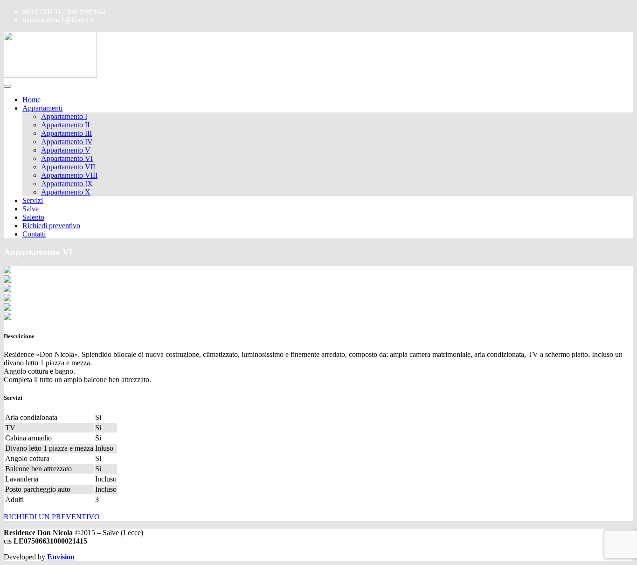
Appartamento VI (67, 158)
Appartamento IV (67, 142)
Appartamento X (65, 192)
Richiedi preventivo (51, 226)
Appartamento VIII (69, 175)
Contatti (34, 234)
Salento (33, 217)
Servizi (32, 200)
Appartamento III (66, 133)
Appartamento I (64, 116)
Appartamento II (65, 125)
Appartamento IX (67, 184)
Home (31, 100)
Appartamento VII (68, 167)
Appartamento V (65, 150)
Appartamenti (42, 108)
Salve (30, 209)
